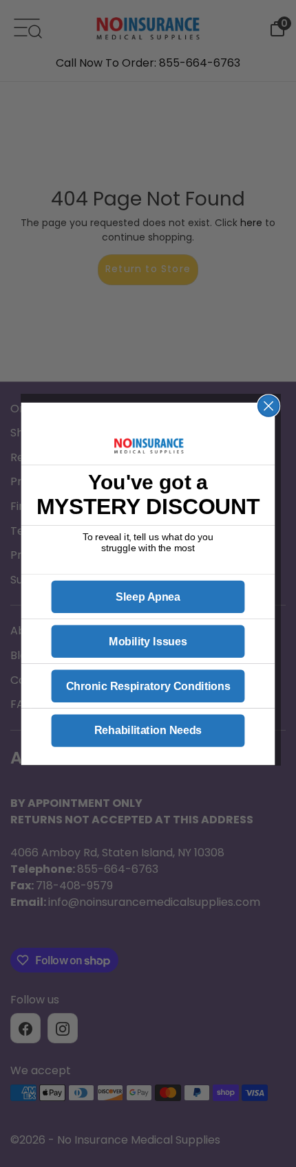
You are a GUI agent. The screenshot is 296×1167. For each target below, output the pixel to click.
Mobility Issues (148, 641)
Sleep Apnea (148, 596)
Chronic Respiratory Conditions (148, 686)
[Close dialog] (268, 405)
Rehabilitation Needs (148, 730)
